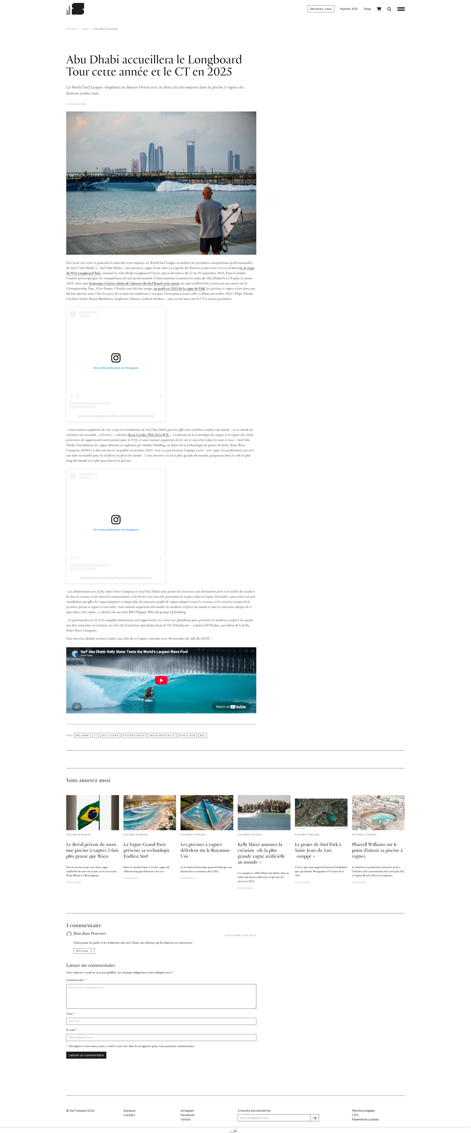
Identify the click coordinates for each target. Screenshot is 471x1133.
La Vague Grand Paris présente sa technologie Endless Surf (146, 850)
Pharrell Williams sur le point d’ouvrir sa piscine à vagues (377, 850)
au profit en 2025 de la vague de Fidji (179, 289)
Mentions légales (363, 1110)
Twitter (185, 1119)
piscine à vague (134, 735)
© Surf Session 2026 (80, 1110)
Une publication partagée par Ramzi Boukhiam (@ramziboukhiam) (116, 415)
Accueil (71, 29)
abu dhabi (82, 735)
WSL (202, 735)
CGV (355, 1115)
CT (95, 735)
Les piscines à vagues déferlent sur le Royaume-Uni (206, 850)
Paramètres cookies (365, 1119)
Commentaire (75, 980)
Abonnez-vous (321, 9)
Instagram (187, 1110)
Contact (129, 1115)
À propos (129, 1110)
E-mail (70, 1030)
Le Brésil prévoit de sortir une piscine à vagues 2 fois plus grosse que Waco (92, 850)
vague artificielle (162, 735)
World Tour (187, 735)
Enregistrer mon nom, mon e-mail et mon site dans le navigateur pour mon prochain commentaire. (132, 1046)
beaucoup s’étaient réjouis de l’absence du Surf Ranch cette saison (134, 283)
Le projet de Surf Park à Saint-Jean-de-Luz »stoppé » (318, 850)
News (85, 29)
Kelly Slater (110, 735)
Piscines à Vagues (105, 29)
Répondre (82, 951)
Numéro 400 (349, 9)
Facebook (187, 1115)
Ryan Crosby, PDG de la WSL (148, 435)
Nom (69, 1013)
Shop (367, 9)
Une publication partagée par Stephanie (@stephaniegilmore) (116, 577)
